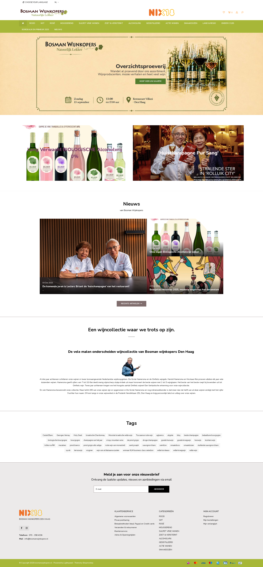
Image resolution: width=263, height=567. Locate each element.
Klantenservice (121, 531)
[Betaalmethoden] (188, 563)
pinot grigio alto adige (92, 445)
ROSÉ (52, 23)
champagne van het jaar (93, 440)
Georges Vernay (63, 435)
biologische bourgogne (57, 440)
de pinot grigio (133, 440)
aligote (170, 435)
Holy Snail (78, 435)
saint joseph (134, 445)
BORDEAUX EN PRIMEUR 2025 (35, 29)
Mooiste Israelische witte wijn (120, 435)
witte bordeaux (163, 450)
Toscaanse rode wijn (144, 435)
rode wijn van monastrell (115, 445)
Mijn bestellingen (210, 520)
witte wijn (193, 450)
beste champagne (191, 435)
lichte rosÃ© (50, 445)
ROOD (32, 23)
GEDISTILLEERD (153, 23)
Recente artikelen (130, 303)
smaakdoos (175, 445)
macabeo (62, 445)
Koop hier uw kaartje (150, 81)
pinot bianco (75, 445)
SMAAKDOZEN (190, 23)
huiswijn (198, 440)
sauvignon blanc (149, 445)
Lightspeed (68, 563)
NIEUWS (58, 29)
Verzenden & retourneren (126, 527)
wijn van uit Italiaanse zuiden (108, 450)
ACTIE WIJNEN (172, 23)
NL (56, 2)
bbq (178, 435)
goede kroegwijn (184, 440)
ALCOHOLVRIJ (134, 23)
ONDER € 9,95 (227, 23)
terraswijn (78, 450)
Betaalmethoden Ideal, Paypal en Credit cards (135, 523)
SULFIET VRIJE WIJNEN (89, 23)
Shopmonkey (88, 563)
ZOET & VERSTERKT (114, 23)
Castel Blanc (48, 435)
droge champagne (150, 440)
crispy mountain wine (114, 440)
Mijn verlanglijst (210, 523)
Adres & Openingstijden (125, 535)
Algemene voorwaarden (125, 516)
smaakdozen (189, 445)
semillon (163, 445)
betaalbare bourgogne (211, 435)
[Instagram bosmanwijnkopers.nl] (26, 528)
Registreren (208, 516)
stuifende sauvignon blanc (208, 445)
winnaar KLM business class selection (138, 450)
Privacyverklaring (122, 520)
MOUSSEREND (66, 23)
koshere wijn (210, 440)
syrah (68, 450)
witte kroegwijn (179, 450)
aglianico (160, 435)
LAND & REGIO (209, 23)
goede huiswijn (167, 440)
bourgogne (75, 440)
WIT (42, 23)
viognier (89, 450)
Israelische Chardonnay (95, 435)
